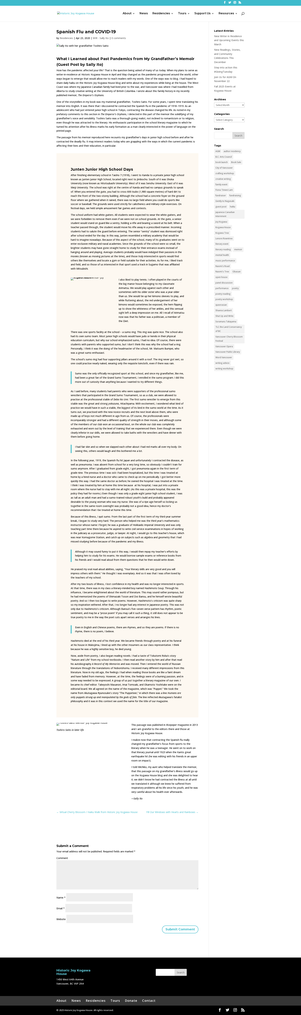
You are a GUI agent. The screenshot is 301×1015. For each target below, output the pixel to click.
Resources (226, 13)
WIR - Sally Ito (101, 38)
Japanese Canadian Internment (225, 214)
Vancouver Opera (224, 346)
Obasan (237, 271)
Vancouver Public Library (227, 351)
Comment (62, 858)
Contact (149, 1000)
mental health (222, 255)
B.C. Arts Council (223, 156)
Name (60, 897)
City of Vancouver (224, 167)
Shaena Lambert (223, 310)
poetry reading (222, 293)
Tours (182, 13)
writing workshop (224, 368)
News (144, 13)
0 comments (118, 38)
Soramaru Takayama (225, 321)
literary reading (223, 249)
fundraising (235, 195)
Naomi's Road (222, 266)
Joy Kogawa (221, 221)
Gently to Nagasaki (224, 201)
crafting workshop (224, 173)
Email (60, 908)
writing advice (222, 362)
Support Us (202, 13)
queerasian (221, 304)
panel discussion (224, 282)
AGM (217, 151)
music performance (225, 260)
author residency (232, 151)
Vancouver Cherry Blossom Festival (229, 338)
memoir (238, 249)
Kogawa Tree (222, 232)
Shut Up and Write (224, 315)
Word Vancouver (223, 357)
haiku (232, 206)
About (127, 13)
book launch (221, 162)
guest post (220, 206)
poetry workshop (224, 299)
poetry (235, 288)
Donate (131, 1000)
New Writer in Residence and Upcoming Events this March (229, 40)
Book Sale (236, 162)
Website (61, 919)
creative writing (223, 178)
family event (221, 184)
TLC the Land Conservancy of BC (228, 329)
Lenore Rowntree (224, 238)
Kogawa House (223, 227)
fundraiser (220, 195)
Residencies (161, 13)
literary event (221, 243)
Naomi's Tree (222, 271)
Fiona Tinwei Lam (224, 189)
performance (222, 288)
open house (221, 277)
